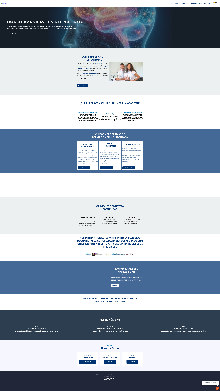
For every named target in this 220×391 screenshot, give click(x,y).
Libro (200, 3)
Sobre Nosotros (185, 3)
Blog (209, 3)
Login (205, 3)
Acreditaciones (194, 3)
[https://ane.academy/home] (4, 3)
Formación (177, 3)
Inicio (172, 3)
